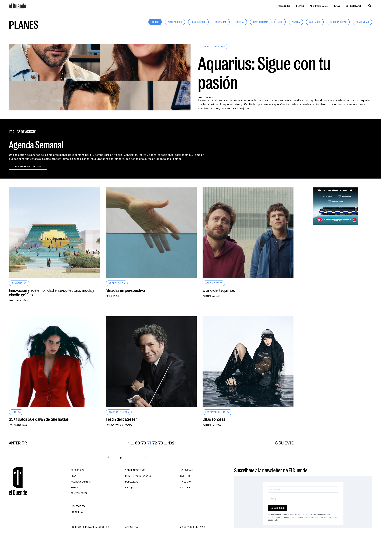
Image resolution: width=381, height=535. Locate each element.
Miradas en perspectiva (125, 290)
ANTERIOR (18, 443)
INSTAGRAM (186, 470)
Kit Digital (130, 487)
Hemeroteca (78, 506)
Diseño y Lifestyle (213, 46)
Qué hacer (314, 22)
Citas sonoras (214, 419)
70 (143, 443)
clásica (113, 412)
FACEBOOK (185, 481)
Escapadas (220, 22)
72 (154, 443)
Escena (240, 22)
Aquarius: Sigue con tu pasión (264, 72)
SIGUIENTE (284, 443)
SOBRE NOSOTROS (135, 470)
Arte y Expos (175, 22)
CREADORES (284, 5)
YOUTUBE (185, 487)
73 (160, 443)
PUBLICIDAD (131, 481)
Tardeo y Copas (338, 22)
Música (296, 22)
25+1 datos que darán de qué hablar (39, 419)
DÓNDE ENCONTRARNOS (138, 475)
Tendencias (362, 22)
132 (171, 443)
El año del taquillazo (219, 290)
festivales (212, 412)
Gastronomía (260, 22)
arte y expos (117, 283)
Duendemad (77, 512)
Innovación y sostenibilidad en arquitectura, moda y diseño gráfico (51, 292)
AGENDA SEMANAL (319, 5)
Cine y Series (198, 22)
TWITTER (185, 475)
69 (137, 443)
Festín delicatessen (122, 419)
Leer (280, 22)
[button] (369, 5)
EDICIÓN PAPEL (353, 5)
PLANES (300, 5)
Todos (155, 22)
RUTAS (337, 5)
